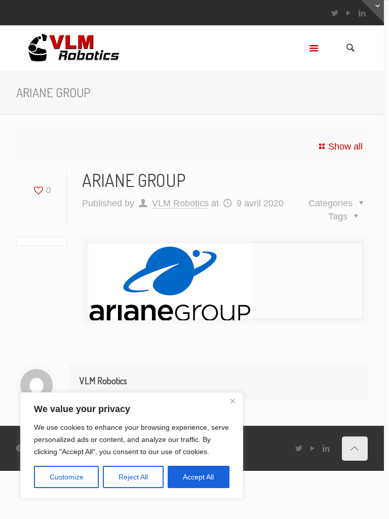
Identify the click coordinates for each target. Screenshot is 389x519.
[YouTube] (348, 13)
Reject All (133, 477)
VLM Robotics (180, 203)
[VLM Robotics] (73, 48)
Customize (67, 477)
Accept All (198, 477)
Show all (345, 146)
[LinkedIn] (326, 448)
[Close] (232, 401)
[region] (131, 445)
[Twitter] (335, 13)
